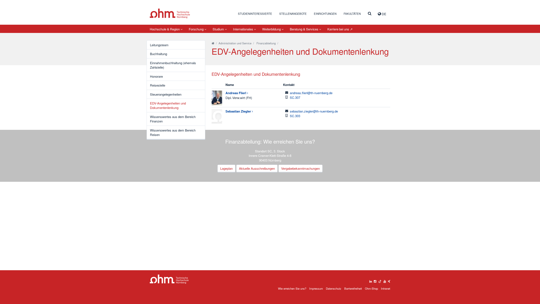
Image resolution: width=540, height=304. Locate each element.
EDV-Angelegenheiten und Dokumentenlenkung (168, 105)
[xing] (389, 280)
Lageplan (226, 168)
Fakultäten (352, 14)
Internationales (243, 29)
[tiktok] (380, 280)
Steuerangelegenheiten (165, 94)
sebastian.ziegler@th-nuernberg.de (314, 111)
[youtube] (384, 280)
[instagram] (375, 280)
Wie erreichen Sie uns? (292, 288)
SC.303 (295, 116)
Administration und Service (235, 43)
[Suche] (369, 14)
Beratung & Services (304, 29)
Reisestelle (157, 85)
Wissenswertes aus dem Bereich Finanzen (173, 118)
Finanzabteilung (266, 43)
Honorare (156, 76)
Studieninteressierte (255, 14)
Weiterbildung (272, 29)
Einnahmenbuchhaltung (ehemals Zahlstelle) (173, 65)
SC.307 (295, 97)
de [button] (383, 14)
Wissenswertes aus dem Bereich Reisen (173, 132)
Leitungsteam (159, 45)
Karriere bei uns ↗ (340, 29)
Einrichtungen (325, 14)
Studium (219, 29)
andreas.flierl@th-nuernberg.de (311, 93)
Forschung (196, 29)
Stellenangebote (293, 14)
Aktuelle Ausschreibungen (257, 168)
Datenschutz (333, 288)
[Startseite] (213, 43)
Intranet (385, 288)
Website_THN (170, 13)
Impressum (316, 288)
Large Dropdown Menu (169, 279)
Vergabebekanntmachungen (300, 168)
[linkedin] (370, 280)
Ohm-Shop (371, 288)
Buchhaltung (158, 54)
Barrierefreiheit (353, 288)
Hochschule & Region (165, 29)
